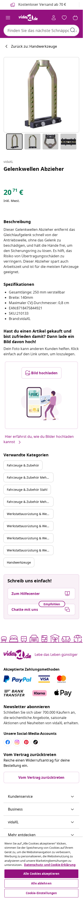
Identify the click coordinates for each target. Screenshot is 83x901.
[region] (41, 868)
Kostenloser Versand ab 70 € (41, 4)
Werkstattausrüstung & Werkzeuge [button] (30, 514)
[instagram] (17, 742)
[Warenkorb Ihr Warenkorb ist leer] (75, 18)
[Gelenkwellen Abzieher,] (41, 94)
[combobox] (41, 30)
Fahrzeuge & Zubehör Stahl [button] (27, 489)
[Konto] (53, 18)
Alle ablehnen (41, 883)
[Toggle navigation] (8, 17)
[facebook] (8, 742)
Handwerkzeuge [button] (19, 562)
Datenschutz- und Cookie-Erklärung (49, 865)
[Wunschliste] (64, 18)
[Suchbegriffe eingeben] (72, 30)
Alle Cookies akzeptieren (41, 874)
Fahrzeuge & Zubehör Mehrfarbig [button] (30, 477)
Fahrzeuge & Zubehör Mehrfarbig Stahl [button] (30, 502)
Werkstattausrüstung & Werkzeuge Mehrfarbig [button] (30, 526)
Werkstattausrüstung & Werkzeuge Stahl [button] (30, 538)
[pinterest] (26, 742)
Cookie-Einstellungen (41, 893)
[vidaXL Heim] (28, 17)
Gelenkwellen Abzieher (34, 168)
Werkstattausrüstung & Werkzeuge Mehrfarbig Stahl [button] (30, 550)
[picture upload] (41, 403)
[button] (41, 796)
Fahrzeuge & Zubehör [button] (23, 465)
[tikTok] (35, 742)
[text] (13, 193)
